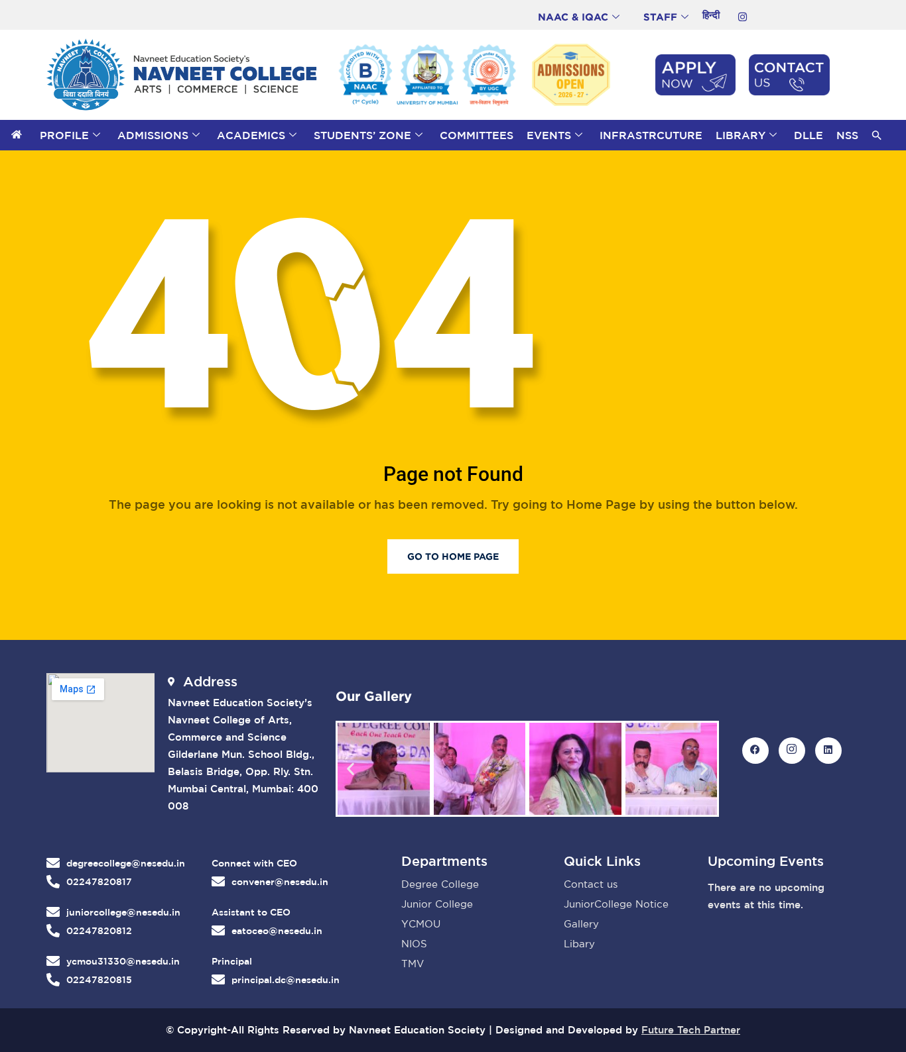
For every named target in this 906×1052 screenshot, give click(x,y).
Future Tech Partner (690, 1029)
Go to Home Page (453, 556)
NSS (847, 135)
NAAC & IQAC (573, 17)
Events (549, 135)
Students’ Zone (362, 135)
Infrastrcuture (651, 135)
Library (740, 135)
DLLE (808, 135)
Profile (64, 135)
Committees (476, 135)
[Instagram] (743, 16)
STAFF (660, 17)
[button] (877, 135)
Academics (251, 135)
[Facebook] (755, 750)
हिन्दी (711, 15)
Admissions (152, 135)
